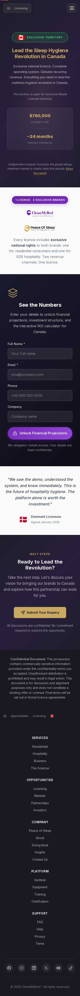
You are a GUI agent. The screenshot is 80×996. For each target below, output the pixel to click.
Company (15, 406)
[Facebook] (9, 968)
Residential (40, 746)
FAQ (40, 922)
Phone (12, 386)
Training (40, 894)
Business (40, 761)
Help (40, 929)
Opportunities (20, 716)
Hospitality (40, 753)
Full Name (16, 344)
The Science (40, 768)
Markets (40, 796)
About (40, 838)
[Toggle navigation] (72, 8)
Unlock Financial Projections (43, 433)
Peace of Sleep (40, 830)
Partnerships (40, 803)
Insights (40, 852)
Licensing (21, 8)
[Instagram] (21, 968)
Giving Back (40, 845)
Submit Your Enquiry (43, 612)
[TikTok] (71, 968)
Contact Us (40, 859)
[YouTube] (58, 968)
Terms (40, 943)
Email (13, 365)
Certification (40, 901)
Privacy (40, 936)
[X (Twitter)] (46, 968)
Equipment (40, 887)
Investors (40, 810)
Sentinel (40, 880)
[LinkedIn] (34, 968)
